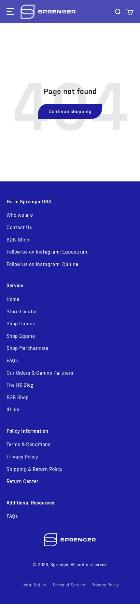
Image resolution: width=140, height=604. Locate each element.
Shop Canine (21, 323)
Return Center (22, 481)
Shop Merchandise (27, 348)
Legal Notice (33, 584)
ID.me (13, 409)
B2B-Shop (18, 239)
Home (13, 299)
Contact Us (19, 227)
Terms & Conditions (28, 444)
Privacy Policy (22, 456)
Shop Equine (21, 336)
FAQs (12, 360)
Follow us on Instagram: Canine (42, 264)
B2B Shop (18, 397)
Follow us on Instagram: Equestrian (47, 251)
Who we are (20, 214)
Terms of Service (68, 584)
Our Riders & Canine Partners (40, 372)
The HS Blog (20, 384)
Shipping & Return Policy (35, 469)
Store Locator (22, 311)
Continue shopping (70, 111)
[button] (129, 11)
